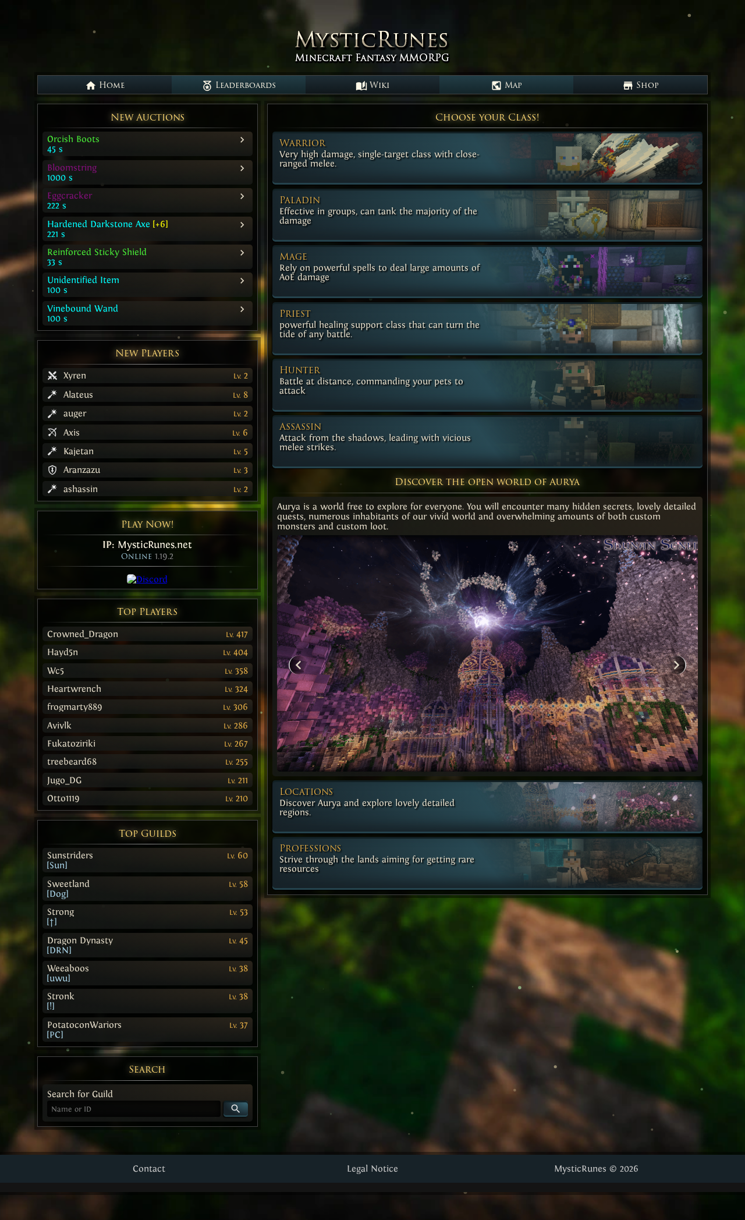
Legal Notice (372, 1168)
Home (111, 86)
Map (512, 86)
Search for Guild (80, 1094)
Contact (149, 1168)
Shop (646, 86)
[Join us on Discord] (147, 579)
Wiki (378, 86)
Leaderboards (244, 86)
